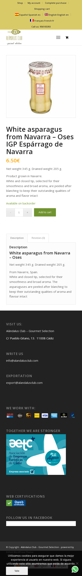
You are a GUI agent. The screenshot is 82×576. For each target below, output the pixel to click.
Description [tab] (17, 238)
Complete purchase (55, 2)
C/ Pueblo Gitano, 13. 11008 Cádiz (30, 338)
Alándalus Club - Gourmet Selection (40, 547)
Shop (20, 2)
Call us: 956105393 (41, 26)
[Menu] (58, 37)
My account (34, 2)
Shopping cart (42, 8)
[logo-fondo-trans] (34, 37)
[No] (77, 563)
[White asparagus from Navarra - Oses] (41, 86)
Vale (17, 570)
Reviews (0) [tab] (38, 238)
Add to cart (45, 212)
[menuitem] (20, 3)
